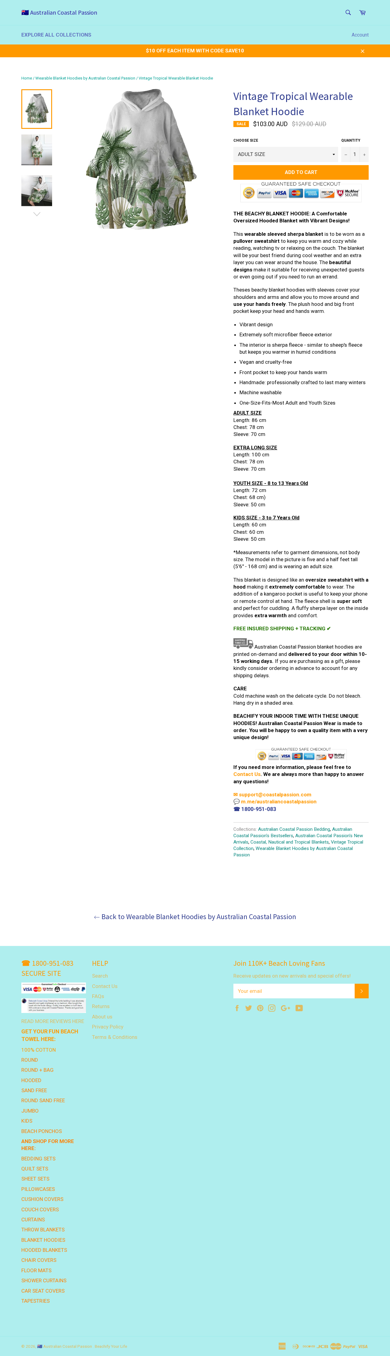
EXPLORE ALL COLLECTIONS (56, 35)
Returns (101, 1006)
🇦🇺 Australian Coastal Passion (59, 12)
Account (360, 35)
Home (26, 78)
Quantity (350, 140)
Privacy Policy (107, 1027)
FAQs (98, 996)
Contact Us (247, 774)
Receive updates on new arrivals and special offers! (292, 976)
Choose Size (245, 140)
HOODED (31, 1080)
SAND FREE (34, 1090)
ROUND (29, 1060)
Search (100, 976)
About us (102, 1017)
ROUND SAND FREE (43, 1100)
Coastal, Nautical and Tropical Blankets (289, 842)
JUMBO (30, 1111)
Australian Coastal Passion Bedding (294, 829)
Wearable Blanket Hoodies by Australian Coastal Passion (85, 78)
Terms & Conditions (114, 1037)
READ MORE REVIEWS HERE (52, 1021)
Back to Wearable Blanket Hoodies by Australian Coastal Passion (198, 916)
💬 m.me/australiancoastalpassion (275, 801)
